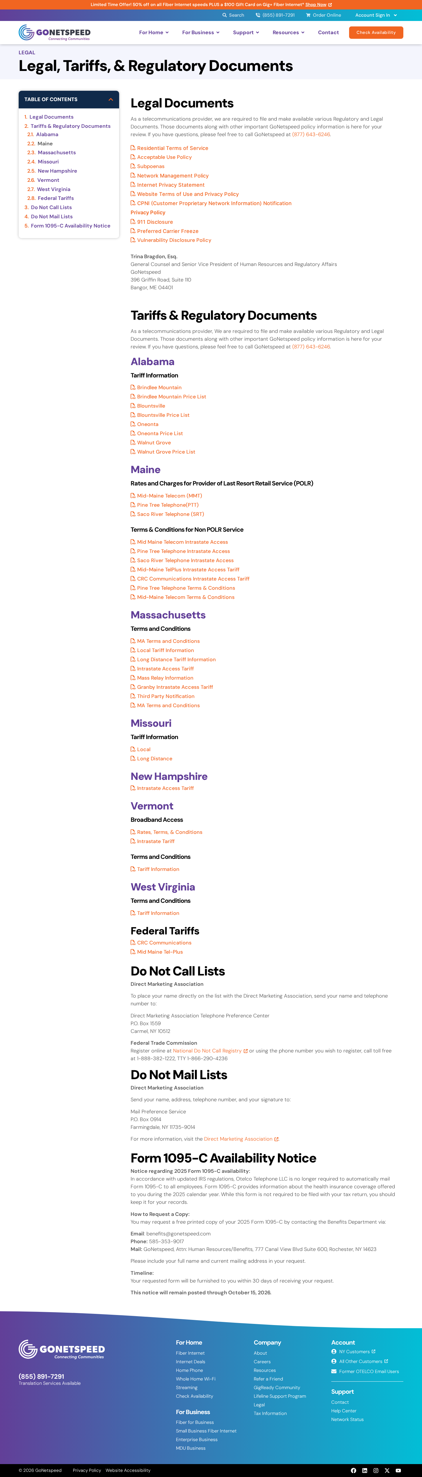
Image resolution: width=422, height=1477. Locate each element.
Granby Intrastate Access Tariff (175, 687)
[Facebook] (353, 1470)
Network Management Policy (173, 176)
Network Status (347, 1419)
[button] (110, 99)
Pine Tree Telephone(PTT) (168, 505)
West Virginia (53, 189)
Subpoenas (150, 166)
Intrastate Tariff (156, 841)
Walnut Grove (154, 442)
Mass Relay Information (165, 677)
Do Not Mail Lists (52, 217)
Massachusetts (57, 153)
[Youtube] (398, 1470)
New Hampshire (57, 171)
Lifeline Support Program (280, 1396)
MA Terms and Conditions (168, 641)
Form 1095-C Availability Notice (71, 226)
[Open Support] (257, 32)
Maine (45, 144)
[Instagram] (376, 1470)
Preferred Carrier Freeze (168, 231)
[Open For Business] (218, 32)
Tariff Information (158, 869)
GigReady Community (277, 1388)
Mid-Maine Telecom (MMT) (169, 495)
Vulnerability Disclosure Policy (174, 240)
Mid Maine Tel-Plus (160, 951)
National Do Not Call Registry (207, 1050)
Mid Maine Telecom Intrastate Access (182, 542)
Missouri (48, 162)
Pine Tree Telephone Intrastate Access (183, 551)
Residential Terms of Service (172, 148)
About (260, 1353)
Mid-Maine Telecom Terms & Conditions (186, 597)
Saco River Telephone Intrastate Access (185, 560)
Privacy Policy (148, 212)
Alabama (47, 135)
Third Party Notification (166, 696)
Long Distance (154, 758)
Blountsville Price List (163, 415)
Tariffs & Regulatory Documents (71, 126)
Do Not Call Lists (51, 208)
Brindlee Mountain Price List (171, 396)
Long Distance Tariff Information (176, 659)
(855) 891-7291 (41, 1376)
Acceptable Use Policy (164, 157)
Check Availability (194, 1396)
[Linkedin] (364, 1470)
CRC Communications (164, 942)
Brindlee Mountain (159, 387)
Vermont (48, 180)
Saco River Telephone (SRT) (170, 514)
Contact (340, 1402)
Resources (265, 1370)
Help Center (344, 1411)
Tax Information (270, 1413)
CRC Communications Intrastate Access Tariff (193, 578)
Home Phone (189, 1370)
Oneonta (147, 424)
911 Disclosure (155, 222)
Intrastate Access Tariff (165, 668)
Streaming (187, 1388)
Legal (259, 1405)
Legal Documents (51, 117)
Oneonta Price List (160, 433)
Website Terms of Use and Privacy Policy (188, 194)
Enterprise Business (197, 1439)
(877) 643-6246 (311, 134)
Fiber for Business (195, 1422)
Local (143, 749)
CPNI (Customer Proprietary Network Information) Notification (214, 203)
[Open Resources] (303, 32)
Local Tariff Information (165, 650)
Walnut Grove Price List (166, 451)
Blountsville (151, 405)
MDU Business (191, 1448)
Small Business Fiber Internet (206, 1431)
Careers (262, 1362)
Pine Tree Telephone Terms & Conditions (186, 588)
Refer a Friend (268, 1379)
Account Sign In (372, 15)
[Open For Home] (167, 32)
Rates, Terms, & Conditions (169, 832)
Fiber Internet (190, 1353)
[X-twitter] (387, 1470)
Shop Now (315, 4)
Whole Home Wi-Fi (196, 1379)
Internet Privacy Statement (171, 185)
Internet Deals (190, 1362)
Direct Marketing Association (238, 1138)
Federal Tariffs (56, 198)
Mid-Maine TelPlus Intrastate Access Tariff (188, 569)
